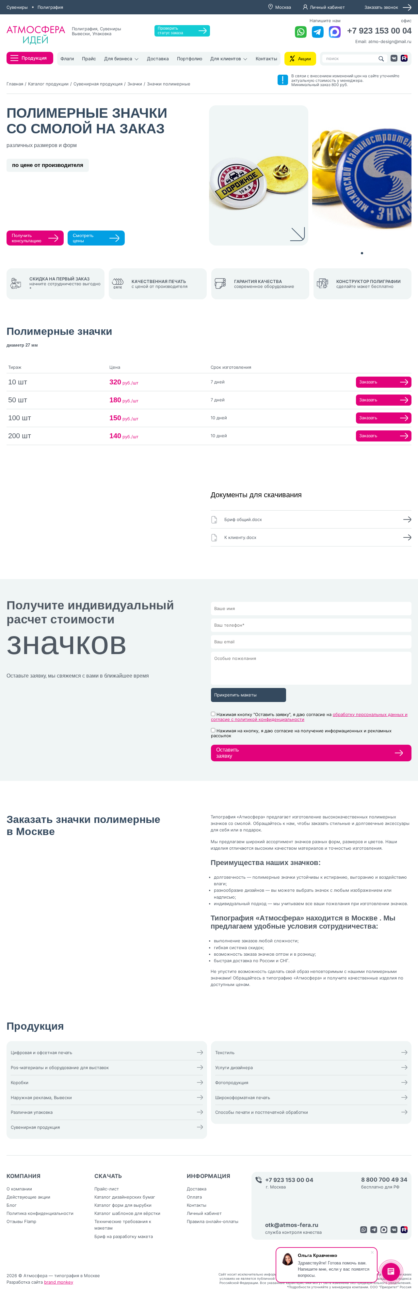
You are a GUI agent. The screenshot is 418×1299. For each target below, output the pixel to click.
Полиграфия (50, 7)
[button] (362, 253)
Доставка (158, 58)
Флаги (67, 58)
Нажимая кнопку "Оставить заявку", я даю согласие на (309, 717)
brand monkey (58, 1282)
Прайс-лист (106, 1188)
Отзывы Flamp (21, 1221)
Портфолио (189, 58)
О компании (19, 1188)
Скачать (108, 1176)
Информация (208, 1176)
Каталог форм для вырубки (123, 1205)
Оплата (194, 1197)
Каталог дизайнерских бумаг (124, 1197)
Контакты (266, 58)
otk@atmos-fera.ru (291, 1225)
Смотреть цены (83, 238)
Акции (304, 58)
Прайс (89, 58)
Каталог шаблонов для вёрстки (127, 1213)
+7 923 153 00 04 (379, 31)
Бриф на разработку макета (123, 1236)
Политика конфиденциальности (40, 1213)
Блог (12, 1205)
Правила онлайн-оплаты (212, 1221)
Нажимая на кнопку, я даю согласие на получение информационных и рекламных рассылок (301, 733)
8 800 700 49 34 (384, 1180)
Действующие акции (28, 1197)
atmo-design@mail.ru (389, 41)
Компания (23, 1176)
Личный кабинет (327, 7)
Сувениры (17, 7)
